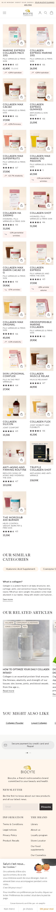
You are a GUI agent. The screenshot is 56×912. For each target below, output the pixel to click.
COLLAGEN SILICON (9, 422)
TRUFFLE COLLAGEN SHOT (40, 468)
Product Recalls (11, 840)
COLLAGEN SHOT (40, 213)
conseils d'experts (12, 626)
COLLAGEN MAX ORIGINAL (13, 323)
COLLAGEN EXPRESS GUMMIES (37, 107)
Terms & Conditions (13, 824)
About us (35, 830)
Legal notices (10, 830)
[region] (28, 745)
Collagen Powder (14, 723)
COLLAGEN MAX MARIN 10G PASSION (40, 158)
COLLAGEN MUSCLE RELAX (39, 374)
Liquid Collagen (39, 723)
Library (34, 824)
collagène (9, 623)
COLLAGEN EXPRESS (37, 268)
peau (25, 626)
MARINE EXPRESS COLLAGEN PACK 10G (14, 53)
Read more (8, 691)
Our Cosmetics (38, 855)
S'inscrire (46, 807)
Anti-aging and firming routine (14, 468)
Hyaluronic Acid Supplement (20, 569)
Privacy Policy (10, 835)
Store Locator (38, 840)
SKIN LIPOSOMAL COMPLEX (13, 374)
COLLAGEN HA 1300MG (12, 214)
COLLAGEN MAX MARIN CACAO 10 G (14, 270)
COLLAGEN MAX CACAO (13, 105)
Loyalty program (39, 835)
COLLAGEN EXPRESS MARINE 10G (41, 53)
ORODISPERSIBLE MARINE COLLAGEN (41, 324)
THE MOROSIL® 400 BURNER (13, 518)
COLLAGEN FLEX (40, 421)
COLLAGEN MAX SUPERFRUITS (13, 157)
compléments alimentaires (27, 623)
